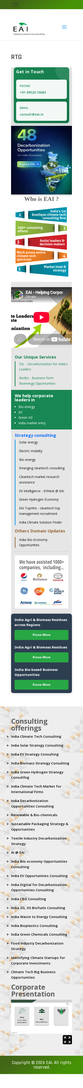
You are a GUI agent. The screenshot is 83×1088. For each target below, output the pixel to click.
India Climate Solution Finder (40, 518)
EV (20, 408)
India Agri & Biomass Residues (41, 643)
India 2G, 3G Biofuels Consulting (38, 904)
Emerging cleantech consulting (42, 464)
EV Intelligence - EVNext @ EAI (41, 487)
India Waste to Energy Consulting (39, 912)
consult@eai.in (32, 110)
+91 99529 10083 (33, 88)
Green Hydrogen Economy (39, 495)
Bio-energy (26, 402)
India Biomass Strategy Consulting (40, 759)
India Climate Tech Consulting (36, 732)
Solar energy (28, 438)
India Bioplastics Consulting (34, 921)
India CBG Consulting (28, 895)
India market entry (32, 419)
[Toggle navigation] (15, 4)
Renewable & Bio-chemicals (34, 811)
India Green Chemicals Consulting (39, 930)
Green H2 (25, 413)
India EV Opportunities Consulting (39, 871)
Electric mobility (30, 447)
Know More (41, 631)
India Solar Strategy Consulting (37, 741)
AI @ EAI (17, 848)
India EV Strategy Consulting (35, 750)
